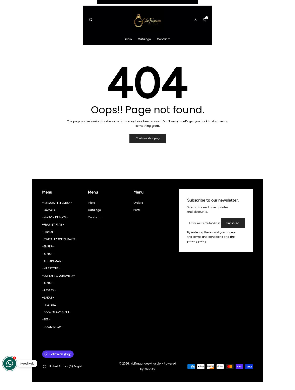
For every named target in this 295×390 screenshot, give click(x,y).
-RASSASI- (49, 290)
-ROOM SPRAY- (52, 327)
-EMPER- (48, 246)
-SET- (46, 319)
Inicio (91, 203)
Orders (138, 203)
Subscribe (232, 223)
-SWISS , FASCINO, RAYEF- (59, 239)
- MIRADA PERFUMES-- (57, 203)
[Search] (90, 19)
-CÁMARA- (49, 210)
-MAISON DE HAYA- (55, 217)
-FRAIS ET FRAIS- (53, 225)
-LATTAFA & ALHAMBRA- (58, 276)
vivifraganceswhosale (145, 364)
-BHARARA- (49, 305)
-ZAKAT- (48, 298)
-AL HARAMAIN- (52, 261)
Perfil (136, 210)
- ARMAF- (48, 232)
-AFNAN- (48, 254)
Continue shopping (148, 138)
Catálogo (94, 210)
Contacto (95, 217)
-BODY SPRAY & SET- (56, 312)
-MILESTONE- (51, 268)
